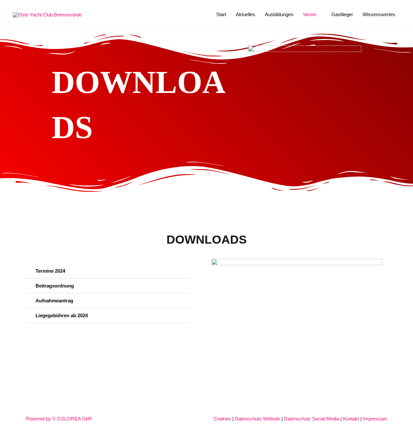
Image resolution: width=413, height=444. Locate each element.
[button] (108, 271)
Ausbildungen (279, 14)
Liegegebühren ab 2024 (61, 315)
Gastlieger (342, 14)
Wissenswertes (379, 14)
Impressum (375, 418)
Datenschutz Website (257, 418)
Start (221, 14)
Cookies (222, 418)
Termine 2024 (50, 271)
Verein (309, 14)
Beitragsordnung (54, 285)
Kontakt (351, 418)
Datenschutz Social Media (311, 418)
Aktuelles (245, 14)
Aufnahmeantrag (54, 300)
